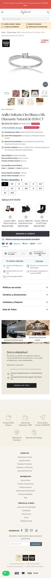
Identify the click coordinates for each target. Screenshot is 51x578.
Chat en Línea (26, 514)
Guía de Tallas (25, 480)
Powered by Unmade (17, 564)
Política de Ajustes (25, 487)
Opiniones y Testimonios (25, 467)
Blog (25, 498)
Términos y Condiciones (15, 566)
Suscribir (36, 544)
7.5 (12, 188)
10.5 (12, 193)
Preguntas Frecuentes (24, 464)
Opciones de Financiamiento (25, 491)
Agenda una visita (21, 385)
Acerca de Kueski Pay (25, 471)
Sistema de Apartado (25, 494)
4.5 (12, 184)
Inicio (4, 32)
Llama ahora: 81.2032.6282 (26, 507)
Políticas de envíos (12, 287)
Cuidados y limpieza (13, 302)
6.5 (40, 184)
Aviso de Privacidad (33, 564)
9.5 (40, 188)
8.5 (26, 188)
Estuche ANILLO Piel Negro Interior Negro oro (25, 222)
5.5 (26, 184)
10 (5, 193)
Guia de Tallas (10, 309)
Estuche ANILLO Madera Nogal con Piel (9, 222)
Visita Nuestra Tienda (25, 457)
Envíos (26, 518)
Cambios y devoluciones (14, 294)
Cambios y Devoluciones (25, 484)
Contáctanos (26, 511)
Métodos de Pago (26, 521)
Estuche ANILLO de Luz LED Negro (41, 222)
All (19, 32)
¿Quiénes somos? (24, 461)
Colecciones (12, 32)
